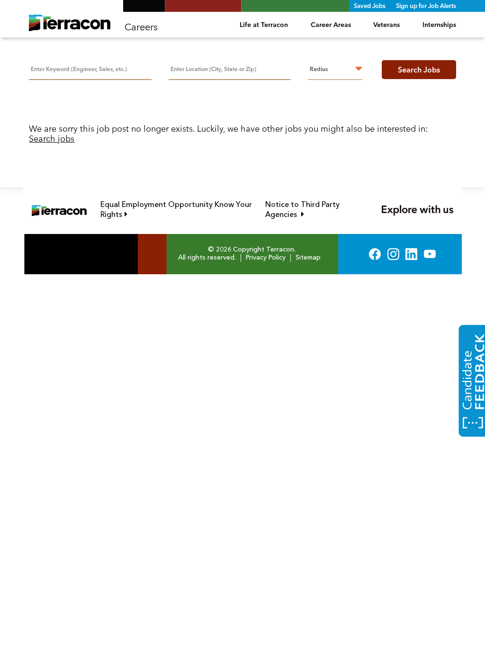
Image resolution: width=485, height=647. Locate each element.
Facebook (375, 254)
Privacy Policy (266, 257)
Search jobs (51, 138)
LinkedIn (411, 254)
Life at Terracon (264, 24)
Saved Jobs (370, 5)
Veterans (386, 24)
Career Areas (331, 24)
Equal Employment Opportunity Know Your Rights (176, 210)
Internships (439, 24)
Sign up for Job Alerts (426, 5)
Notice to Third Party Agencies (314, 210)
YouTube (430, 254)
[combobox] (230, 68)
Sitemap (308, 257)
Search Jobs (419, 69)
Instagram (393, 254)
